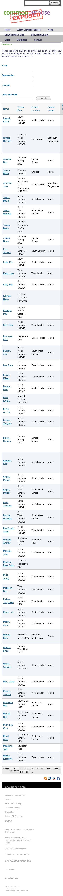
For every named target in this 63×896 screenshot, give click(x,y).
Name (4, 65)
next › (48, 768)
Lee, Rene (8, 365)
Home (7, 30)
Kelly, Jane (8, 273)
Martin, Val (8, 612)
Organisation (8, 75)
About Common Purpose (29, 30)
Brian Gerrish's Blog (14, 35)
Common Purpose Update (15, 849)
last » (57, 768)
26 (42, 768)
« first (6, 768)
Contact (38, 40)
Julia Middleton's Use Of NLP (17, 854)
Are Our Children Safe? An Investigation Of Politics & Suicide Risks (18, 840)
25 (37, 768)
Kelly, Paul (8, 262)
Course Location (9, 95)
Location (6, 85)
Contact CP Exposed (13, 816)
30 (21, 772)
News (50, 30)
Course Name (51, 109)
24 (31, 768)
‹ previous (14, 769)
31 (27, 772)
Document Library (39, 35)
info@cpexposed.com (19, 890)
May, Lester (9, 681)
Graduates (22, 40)
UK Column (9, 869)
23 (26, 768)
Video (7, 40)
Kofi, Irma (8, 325)
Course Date (20, 109)
